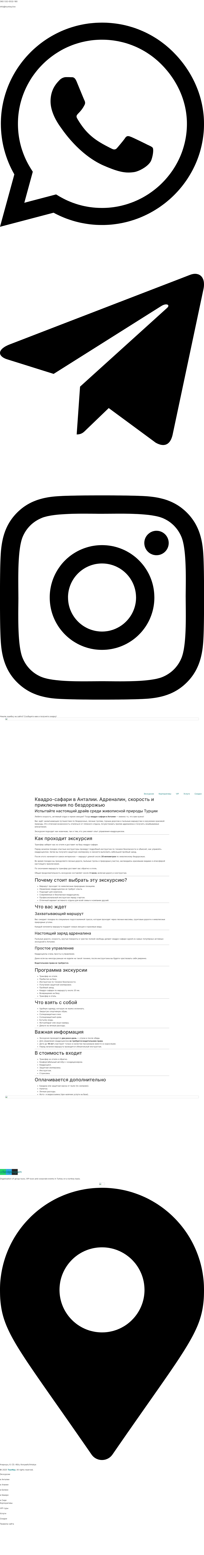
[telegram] (102, 477)
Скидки (198, 794)
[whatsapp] (102, 240)
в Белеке (4, 1490)
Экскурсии (149, 794)
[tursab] (102, 1183)
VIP (177, 794)
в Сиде (3, 1500)
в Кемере (4, 1495)
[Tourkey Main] (102, 1131)
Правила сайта (7, 1524)
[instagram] (102, 713)
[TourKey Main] (102, 753)
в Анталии (4, 1479)
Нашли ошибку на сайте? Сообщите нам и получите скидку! (28, 716)
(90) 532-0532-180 (8, 1)
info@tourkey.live (7, 6)
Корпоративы (165, 794)
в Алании (4, 1484)
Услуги (187, 794)
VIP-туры (4, 1508)
